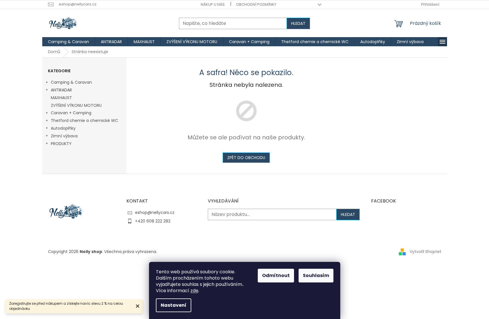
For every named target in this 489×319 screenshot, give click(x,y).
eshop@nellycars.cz (154, 212)
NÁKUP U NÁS (213, 4)
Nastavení (173, 305)
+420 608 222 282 (152, 221)
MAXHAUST (61, 98)
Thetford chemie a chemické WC (84, 120)
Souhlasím (316, 275)
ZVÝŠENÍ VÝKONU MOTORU (76, 105)
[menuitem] (68, 41)
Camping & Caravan (71, 82)
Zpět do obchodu (246, 157)
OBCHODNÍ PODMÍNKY (256, 4)
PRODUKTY (61, 144)
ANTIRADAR (61, 90)
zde (194, 290)
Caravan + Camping (71, 113)
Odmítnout (276, 275)
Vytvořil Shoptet (425, 251)
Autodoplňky (63, 128)
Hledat (298, 23)
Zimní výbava (64, 136)
